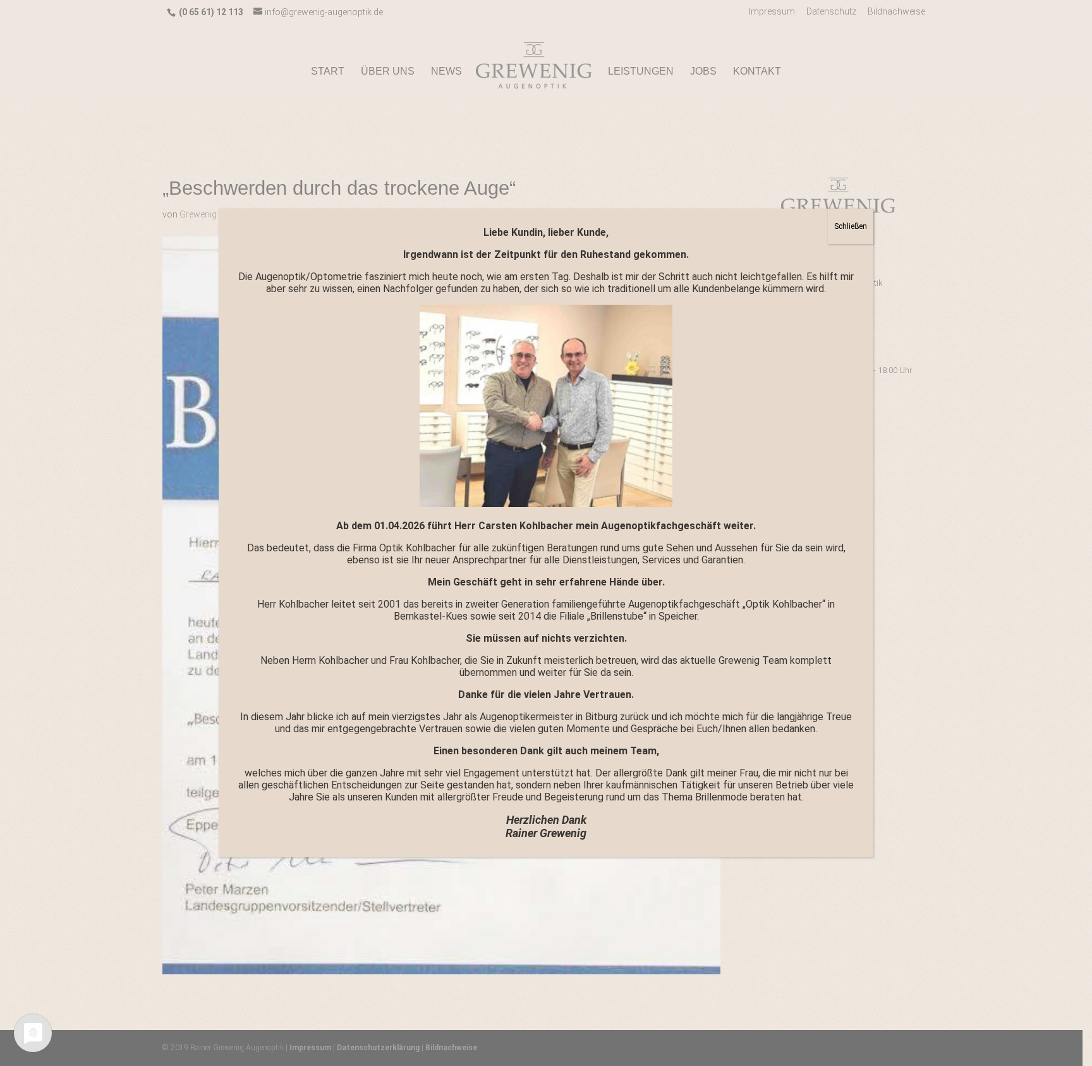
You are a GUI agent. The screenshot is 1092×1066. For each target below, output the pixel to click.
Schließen (850, 226)
